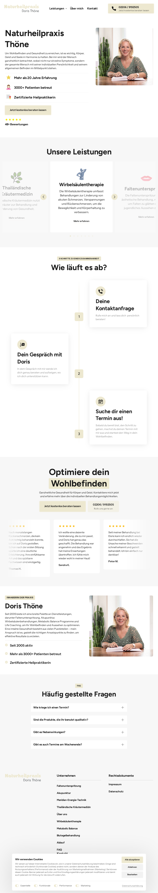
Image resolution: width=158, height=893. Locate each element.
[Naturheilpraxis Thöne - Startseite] (21, 8)
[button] (114, 196)
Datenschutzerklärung (132, 885)
